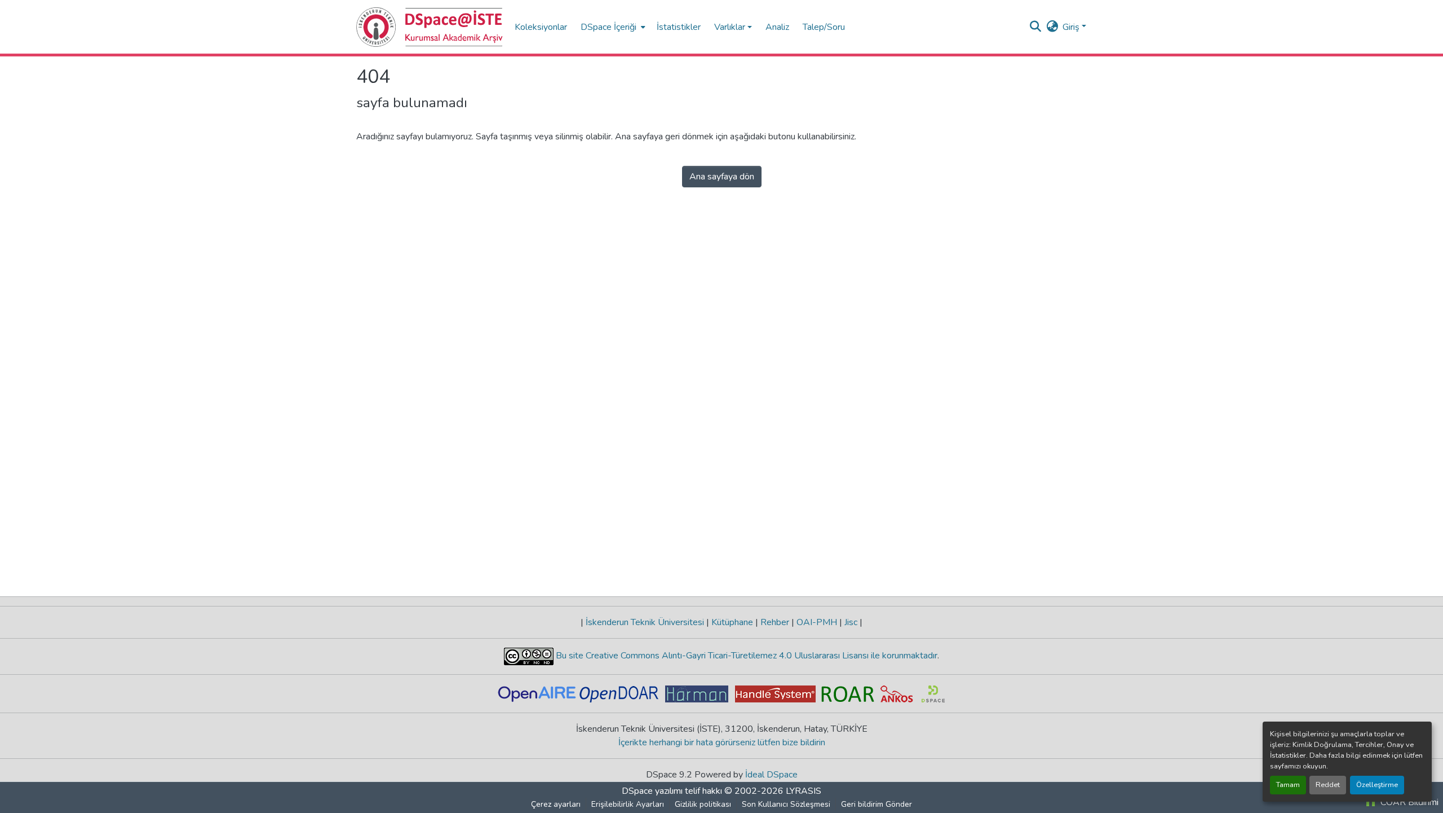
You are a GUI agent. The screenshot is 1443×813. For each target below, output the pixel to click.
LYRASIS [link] (803, 791)
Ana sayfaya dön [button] (721, 176)
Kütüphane (732, 622)
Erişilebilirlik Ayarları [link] (627, 804)
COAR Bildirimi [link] (1408, 802)
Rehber (774, 622)
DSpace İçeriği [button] (608, 27)
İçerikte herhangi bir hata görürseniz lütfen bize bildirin (721, 742)
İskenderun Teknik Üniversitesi (644, 622)
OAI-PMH (816, 622)
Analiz (777, 27)
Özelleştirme (1377, 785)
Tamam (1288, 785)
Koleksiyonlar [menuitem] (541, 27)
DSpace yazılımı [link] (652, 791)
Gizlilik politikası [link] (703, 804)
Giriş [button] (1072, 27)
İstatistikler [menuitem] (679, 27)
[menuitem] (611, 27)
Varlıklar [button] (729, 27)
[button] (429, 27)
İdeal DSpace (771, 774)
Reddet (1328, 785)
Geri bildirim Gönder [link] (876, 804)
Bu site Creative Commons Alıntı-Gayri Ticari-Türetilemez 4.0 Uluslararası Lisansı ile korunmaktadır (745, 655)
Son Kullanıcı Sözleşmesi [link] (786, 804)
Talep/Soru (824, 27)
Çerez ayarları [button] (556, 804)
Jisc (851, 622)
